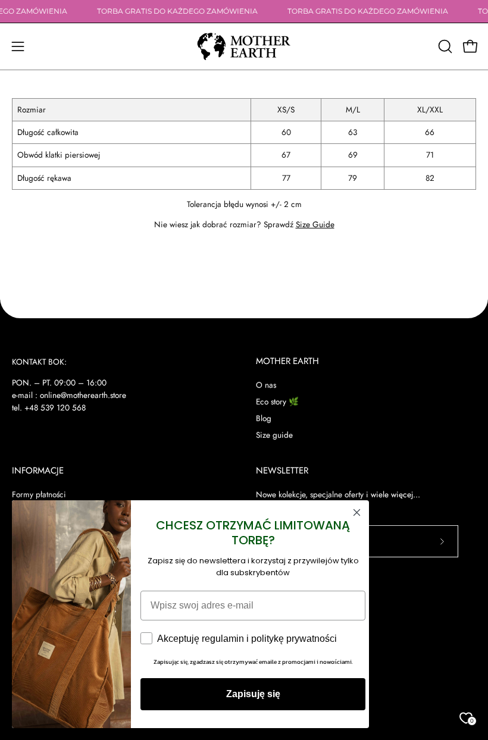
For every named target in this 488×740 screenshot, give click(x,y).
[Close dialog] (356, 512)
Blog (263, 418)
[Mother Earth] (244, 46)
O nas (266, 385)
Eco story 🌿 (277, 401)
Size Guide (315, 224)
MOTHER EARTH (287, 361)
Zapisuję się (253, 694)
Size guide (274, 435)
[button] (444, 46)
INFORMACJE (38, 470)
